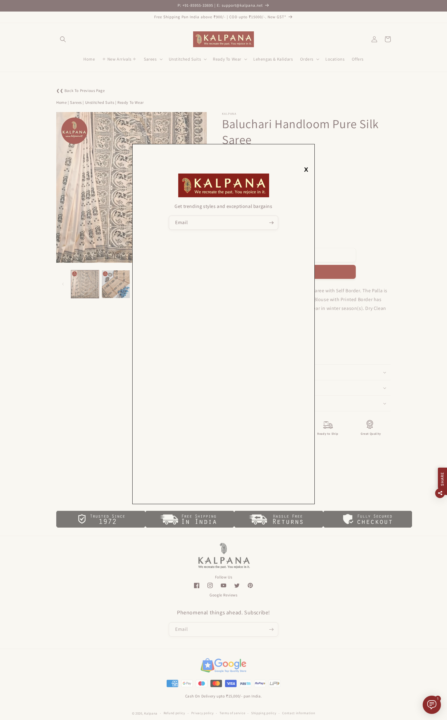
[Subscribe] (271, 223)
